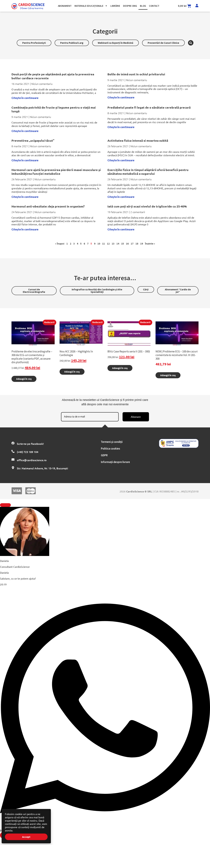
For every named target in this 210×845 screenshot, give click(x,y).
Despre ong (130, 5)
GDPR (104, 455)
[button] (190, 43)
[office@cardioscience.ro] (12, 459)
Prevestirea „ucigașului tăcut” (32, 140)
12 (108, 243)
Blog (143, 5)
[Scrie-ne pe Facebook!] (12, 443)
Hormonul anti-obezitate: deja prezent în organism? (47, 206)
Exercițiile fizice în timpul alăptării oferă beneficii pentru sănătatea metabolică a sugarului (148, 171)
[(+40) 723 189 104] (12, 451)
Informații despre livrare (115, 462)
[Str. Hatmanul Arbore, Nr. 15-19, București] (12, 467)
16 (127, 243)
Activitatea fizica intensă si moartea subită (137, 140)
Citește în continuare (24, 98)
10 (98, 243)
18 (137, 243)
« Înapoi (59, 243)
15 (122, 243)
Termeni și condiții (112, 442)
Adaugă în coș (24, 378)
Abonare (136, 416)
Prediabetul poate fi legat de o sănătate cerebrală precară (149, 107)
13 (113, 243)
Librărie (115, 5)
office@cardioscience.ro (32, 460)
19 (141, 243)
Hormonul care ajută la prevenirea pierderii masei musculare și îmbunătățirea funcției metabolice (56, 171)
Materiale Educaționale (88, 5)
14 (117, 243)
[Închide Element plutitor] (5, 505)
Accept (26, 836)
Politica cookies (110, 448)
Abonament (65, 5)
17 (132, 243)
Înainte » (150, 243)
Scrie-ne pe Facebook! (30, 443)
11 (103, 243)
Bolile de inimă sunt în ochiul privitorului (136, 74)
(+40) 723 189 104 (27, 452)
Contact (154, 5)
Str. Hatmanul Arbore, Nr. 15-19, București (42, 468)
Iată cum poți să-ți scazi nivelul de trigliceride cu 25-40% (147, 206)
